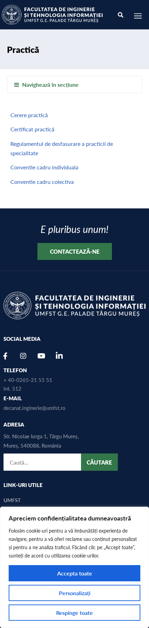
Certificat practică (32, 129)
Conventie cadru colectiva (42, 182)
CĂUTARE (99, 462)
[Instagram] (23, 356)
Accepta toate (74, 573)
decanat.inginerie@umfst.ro (34, 407)
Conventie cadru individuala (44, 167)
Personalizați (74, 593)
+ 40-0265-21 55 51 (27, 379)
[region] (74, 567)
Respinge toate (74, 613)
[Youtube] (41, 356)
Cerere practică (29, 115)
